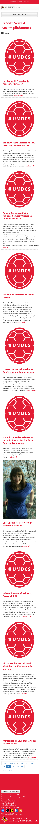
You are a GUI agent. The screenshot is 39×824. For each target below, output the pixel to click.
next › (4, 770)
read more (17, 96)
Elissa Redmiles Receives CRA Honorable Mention (17, 524)
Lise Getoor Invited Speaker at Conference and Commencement (19, 371)
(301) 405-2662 (14, 807)
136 (4, 766)
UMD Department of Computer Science (16, 7)
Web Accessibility (6, 814)
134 (27, 763)
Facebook (2, 810)
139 (17, 766)
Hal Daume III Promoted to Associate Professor (16, 82)
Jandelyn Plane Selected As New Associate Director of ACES (19, 144)
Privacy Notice (17, 814)
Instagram (11, 810)
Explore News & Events (19, 14)
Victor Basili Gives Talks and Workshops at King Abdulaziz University (17, 666)
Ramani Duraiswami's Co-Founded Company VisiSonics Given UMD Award (17, 216)
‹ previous (12, 763)
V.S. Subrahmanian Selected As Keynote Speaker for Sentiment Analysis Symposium (18, 440)
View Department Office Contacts (10, 791)
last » (10, 770)
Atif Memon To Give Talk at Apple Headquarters (19, 742)
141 (27, 766)
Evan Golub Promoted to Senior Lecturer (18, 296)
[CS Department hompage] (19, 819)
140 (22, 766)
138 (13, 766)
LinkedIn (16, 810)
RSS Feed (20, 810)
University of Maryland (20, 2)
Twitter (7, 810)
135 (31, 763)
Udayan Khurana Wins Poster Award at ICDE (17, 594)
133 (22, 763)
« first (4, 763)
